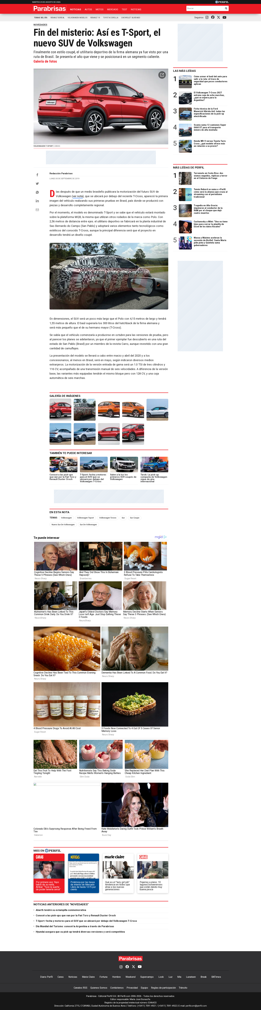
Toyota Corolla (110, 17)
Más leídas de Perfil (188, 167)
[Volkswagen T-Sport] (60, 410)
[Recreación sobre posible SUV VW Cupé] (109, 434)
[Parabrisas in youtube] (225, 17)
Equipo (144, 987)
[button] (162, 75)
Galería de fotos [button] (45, 61)
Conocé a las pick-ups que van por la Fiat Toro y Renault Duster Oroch (76, 915)
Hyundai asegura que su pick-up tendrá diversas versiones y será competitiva (80, 931)
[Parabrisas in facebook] (213, 17)
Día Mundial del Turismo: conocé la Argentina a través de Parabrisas (75, 926)
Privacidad (132, 987)
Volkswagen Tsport (85, 518)
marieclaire (118, 858)
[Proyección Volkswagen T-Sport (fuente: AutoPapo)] (157, 410)
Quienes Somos (98, 987)
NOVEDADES (40, 24)
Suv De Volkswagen (88, 524)
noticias (83, 858)
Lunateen (191, 976)
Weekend (130, 976)
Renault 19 (95, 17)
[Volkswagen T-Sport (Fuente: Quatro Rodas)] (109, 410)
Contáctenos (117, 987)
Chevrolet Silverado (130, 17)
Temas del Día (40, 17)
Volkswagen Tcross (107, 518)
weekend (152, 858)
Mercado (112, 9)
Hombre (116, 976)
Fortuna (103, 976)
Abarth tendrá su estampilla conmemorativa (61, 910)
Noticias (75, 9)
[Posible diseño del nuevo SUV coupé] (133, 434)
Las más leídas (184, 71)
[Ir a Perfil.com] (222, 2)
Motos (99, 9)
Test (124, 9)
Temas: (54, 517)
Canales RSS (80, 987)
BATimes (216, 976)
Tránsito (183, 987)
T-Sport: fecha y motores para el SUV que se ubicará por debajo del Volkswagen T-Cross (86, 920)
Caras (61, 976)
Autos (88, 9)
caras (49, 858)
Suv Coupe (134, 518)
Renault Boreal (57, 17)
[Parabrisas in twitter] (219, 17)
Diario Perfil (46, 976)
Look (161, 976)
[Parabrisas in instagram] (207, 17)
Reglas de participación (163, 987)
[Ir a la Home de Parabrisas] (49, 8)
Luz (170, 976)
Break (204, 976)
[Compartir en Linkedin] (37, 200)
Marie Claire (88, 976)
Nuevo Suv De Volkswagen (63, 524)
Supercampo (147, 976)
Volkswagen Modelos (77, 17)
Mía (179, 976)
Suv (123, 518)
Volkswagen (66, 518)
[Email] (37, 209)
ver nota (78, 196)
